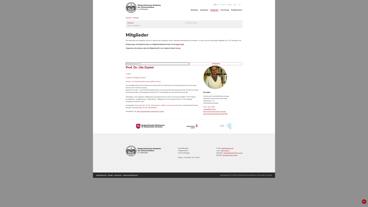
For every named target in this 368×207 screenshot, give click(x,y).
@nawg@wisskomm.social (233, 153)
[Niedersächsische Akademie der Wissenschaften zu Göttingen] (143, 7)
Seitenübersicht (101, 175)
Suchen (217, 63)
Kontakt (229, 5)
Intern (235, 5)
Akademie (204, 10)
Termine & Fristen (191, 23)
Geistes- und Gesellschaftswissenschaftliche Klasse (143, 81)
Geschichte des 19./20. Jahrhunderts (147, 105)
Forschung (225, 10)
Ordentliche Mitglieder (133, 78)
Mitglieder (214, 10)
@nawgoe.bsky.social (230, 155)
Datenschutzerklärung (130, 175)
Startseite (129, 18)
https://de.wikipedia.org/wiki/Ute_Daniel (150, 111)
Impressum (118, 175)
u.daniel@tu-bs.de (209, 109)
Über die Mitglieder (133, 26)
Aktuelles (194, 10)
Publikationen (236, 10)
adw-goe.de (225, 151)
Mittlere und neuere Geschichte (171, 105)
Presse (223, 5)
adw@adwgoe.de (227, 148)
